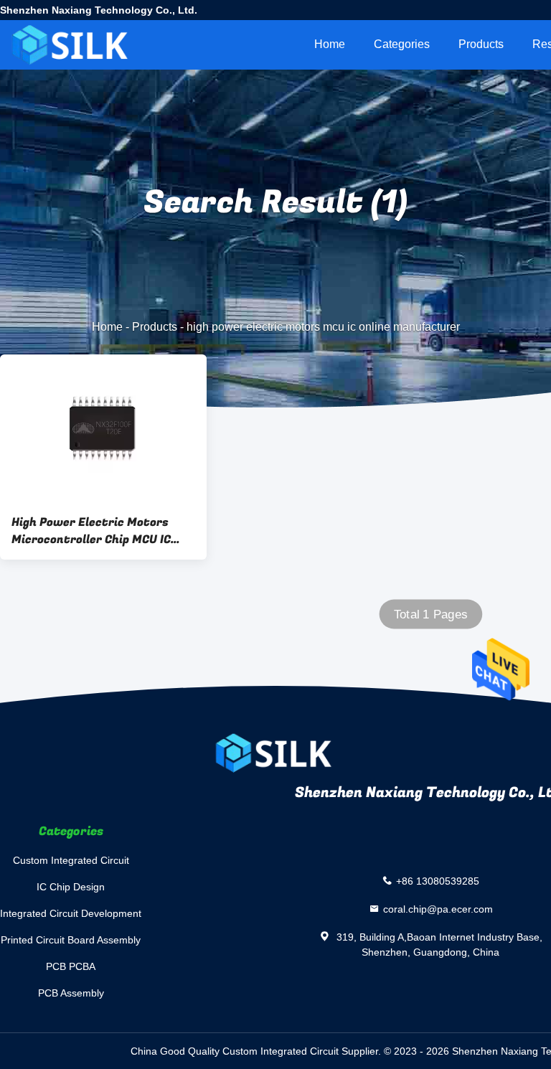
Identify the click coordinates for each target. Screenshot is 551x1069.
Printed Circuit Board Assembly (71, 940)
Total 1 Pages (431, 614)
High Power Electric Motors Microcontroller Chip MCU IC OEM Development (91, 531)
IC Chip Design (71, 887)
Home (329, 44)
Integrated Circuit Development (70, 913)
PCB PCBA (70, 966)
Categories (402, 44)
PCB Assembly (71, 993)
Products (481, 44)
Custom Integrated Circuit (71, 860)
